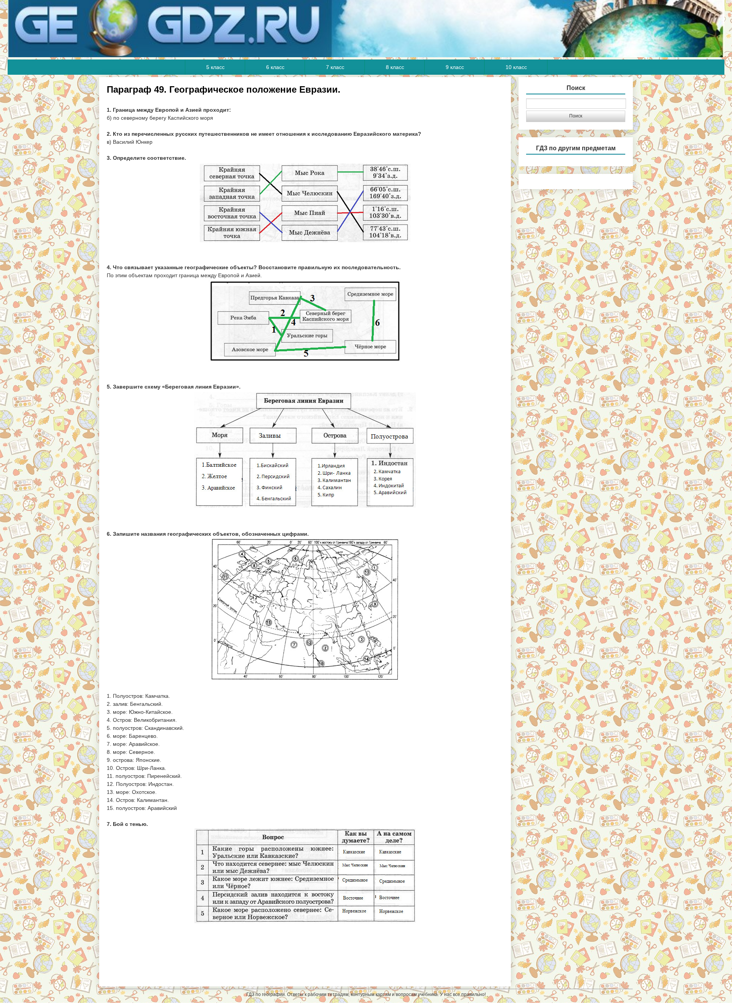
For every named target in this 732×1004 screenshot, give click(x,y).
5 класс (215, 67)
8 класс (395, 67)
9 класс (455, 67)
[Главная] (366, 55)
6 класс (275, 67)
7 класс (335, 67)
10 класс (516, 67)
